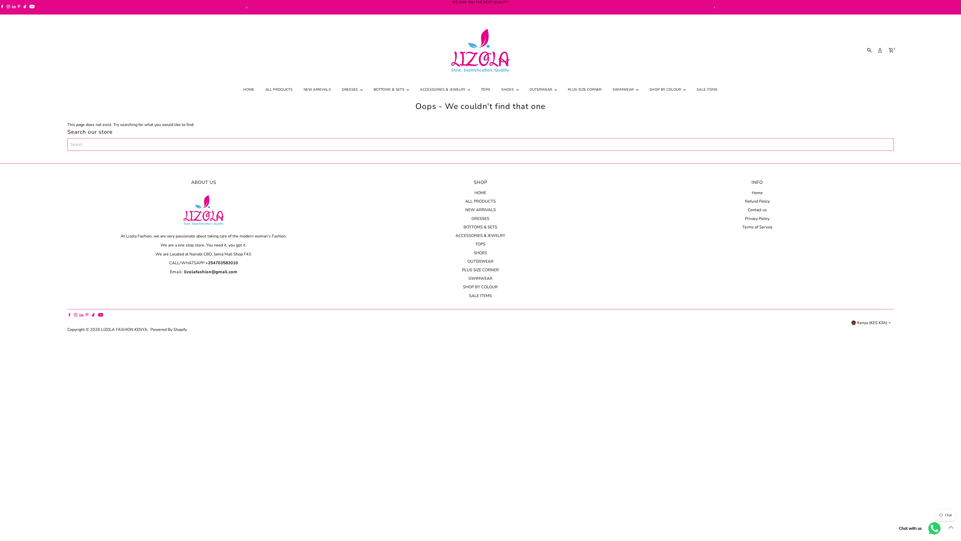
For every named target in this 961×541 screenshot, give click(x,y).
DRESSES (350, 89)
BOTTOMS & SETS (389, 89)
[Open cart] (891, 50)
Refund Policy (757, 201)
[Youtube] (32, 7)
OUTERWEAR (542, 89)
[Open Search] (869, 50)
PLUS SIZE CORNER (585, 89)
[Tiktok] (25, 7)
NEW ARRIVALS (317, 89)
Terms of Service (757, 227)
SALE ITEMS (707, 89)
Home (757, 193)
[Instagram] (8, 7)
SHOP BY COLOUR (665, 89)
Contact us (757, 210)
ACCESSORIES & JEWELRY (443, 89)
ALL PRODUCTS (279, 89)
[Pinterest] (19, 7)
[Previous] (247, 7)
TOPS (485, 89)
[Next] (714, 7)
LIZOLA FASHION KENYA (124, 329)
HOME (248, 89)
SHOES (508, 89)
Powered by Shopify (168, 329)
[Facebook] (2, 7)
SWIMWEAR (624, 89)
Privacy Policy (757, 218)
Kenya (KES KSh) (872, 323)
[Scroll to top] (951, 527)
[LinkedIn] (14, 7)
